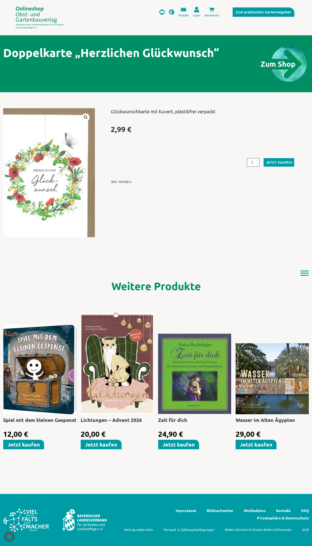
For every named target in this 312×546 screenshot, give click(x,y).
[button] (86, 117)
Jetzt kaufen (279, 162)
